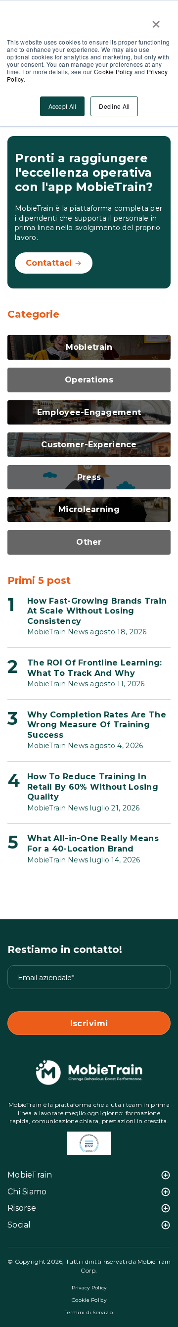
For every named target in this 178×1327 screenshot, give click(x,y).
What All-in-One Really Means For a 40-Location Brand (93, 843)
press (89, 477)
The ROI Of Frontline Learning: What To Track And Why (94, 668)
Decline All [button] (114, 106)
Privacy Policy (89, 1287)
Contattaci (49, 263)
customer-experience (88, 444)
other (88, 542)
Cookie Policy (113, 71)
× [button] (156, 20)
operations (89, 379)
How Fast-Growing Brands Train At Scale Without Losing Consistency (97, 611)
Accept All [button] (62, 106)
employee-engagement (89, 412)
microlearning (89, 509)
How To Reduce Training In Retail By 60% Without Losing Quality (92, 787)
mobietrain (89, 347)
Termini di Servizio (89, 1312)
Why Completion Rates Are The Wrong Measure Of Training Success (96, 725)
